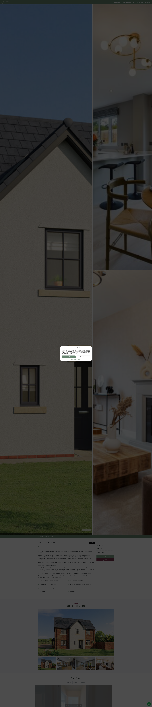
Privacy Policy (78, 359)
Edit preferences (83, 356)
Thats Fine (69, 356)
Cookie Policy (73, 359)
